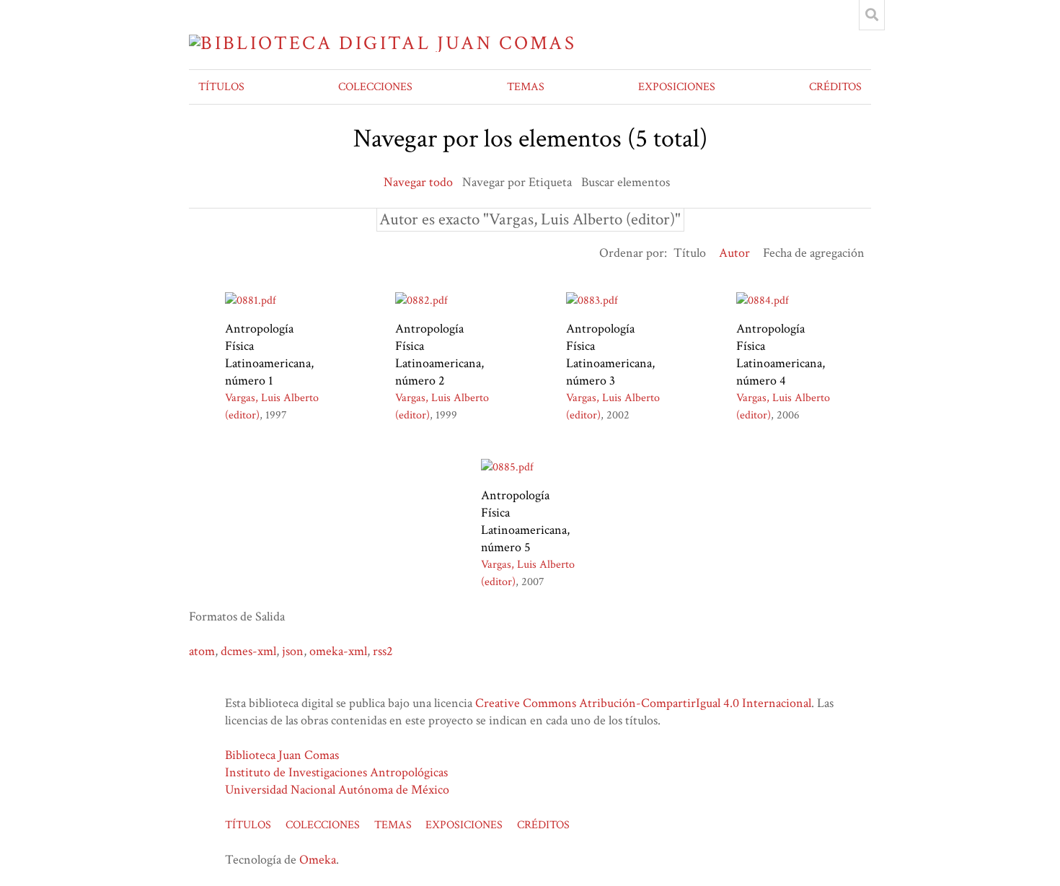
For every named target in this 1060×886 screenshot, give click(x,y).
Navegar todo (418, 182)
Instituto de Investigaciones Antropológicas (336, 772)
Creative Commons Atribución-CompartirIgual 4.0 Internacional (643, 703)
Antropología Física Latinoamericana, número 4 (780, 354)
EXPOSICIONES (676, 87)
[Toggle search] (872, 15)
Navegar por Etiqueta (517, 182)
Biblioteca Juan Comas (282, 755)
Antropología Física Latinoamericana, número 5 (525, 521)
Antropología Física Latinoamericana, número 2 (439, 354)
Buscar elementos (625, 182)
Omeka (317, 859)
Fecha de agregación (814, 253)
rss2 (383, 651)
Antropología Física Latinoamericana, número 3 (610, 354)
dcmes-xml (248, 651)
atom (202, 651)
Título (689, 253)
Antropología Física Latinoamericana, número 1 (269, 354)
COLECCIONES (375, 87)
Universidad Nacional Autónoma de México (337, 789)
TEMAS (525, 87)
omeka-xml (338, 651)
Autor (734, 253)
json (293, 651)
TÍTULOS (221, 87)
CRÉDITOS (835, 87)
